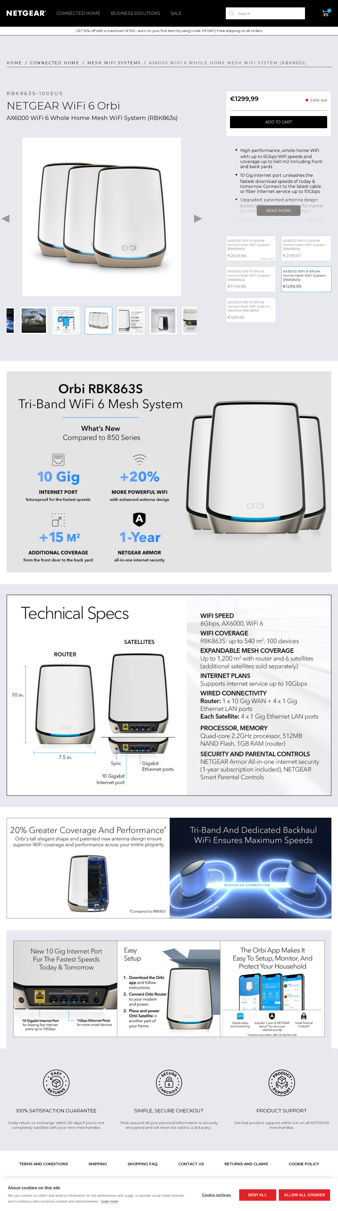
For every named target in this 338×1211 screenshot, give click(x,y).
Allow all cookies (304, 1195)
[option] (102, 217)
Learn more (109, 1201)
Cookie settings (216, 1195)
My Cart (325, 13)
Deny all (257, 1195)
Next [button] (198, 217)
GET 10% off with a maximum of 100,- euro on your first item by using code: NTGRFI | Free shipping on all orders (169, 31)
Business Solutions (135, 13)
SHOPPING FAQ (142, 1164)
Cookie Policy (304, 1164)
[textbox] (265, 13)
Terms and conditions (43, 1164)
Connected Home (78, 13)
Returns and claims (246, 1164)
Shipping (97, 1164)
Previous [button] (5, 217)
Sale (176, 13)
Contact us (191, 1164)
